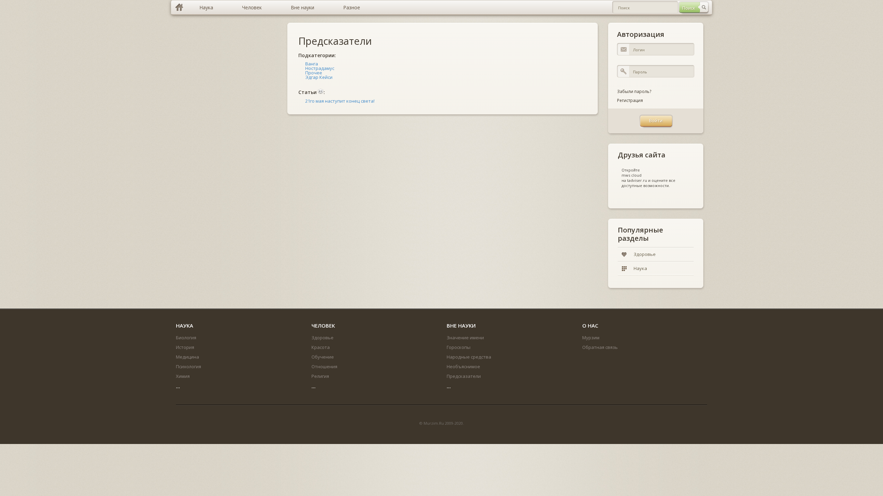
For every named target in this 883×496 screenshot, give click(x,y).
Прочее (313, 73)
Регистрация (630, 100)
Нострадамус (319, 68)
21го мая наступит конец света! (340, 101)
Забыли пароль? (634, 91)
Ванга (311, 64)
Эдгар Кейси (319, 77)
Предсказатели (335, 41)
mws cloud (632, 175)
